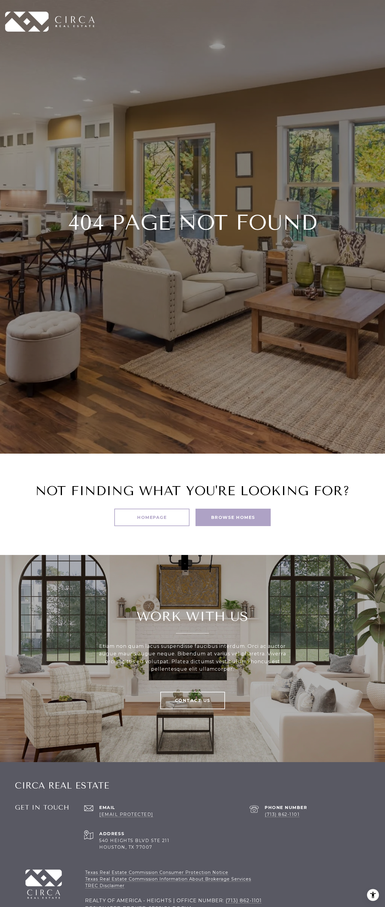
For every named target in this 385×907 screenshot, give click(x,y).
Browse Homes (233, 517)
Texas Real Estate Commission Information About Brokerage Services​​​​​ (168, 879)
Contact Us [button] (193, 700)
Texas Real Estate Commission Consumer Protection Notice (156, 872)
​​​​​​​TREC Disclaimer (105, 885)
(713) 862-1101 (282, 814)
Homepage (152, 517)
